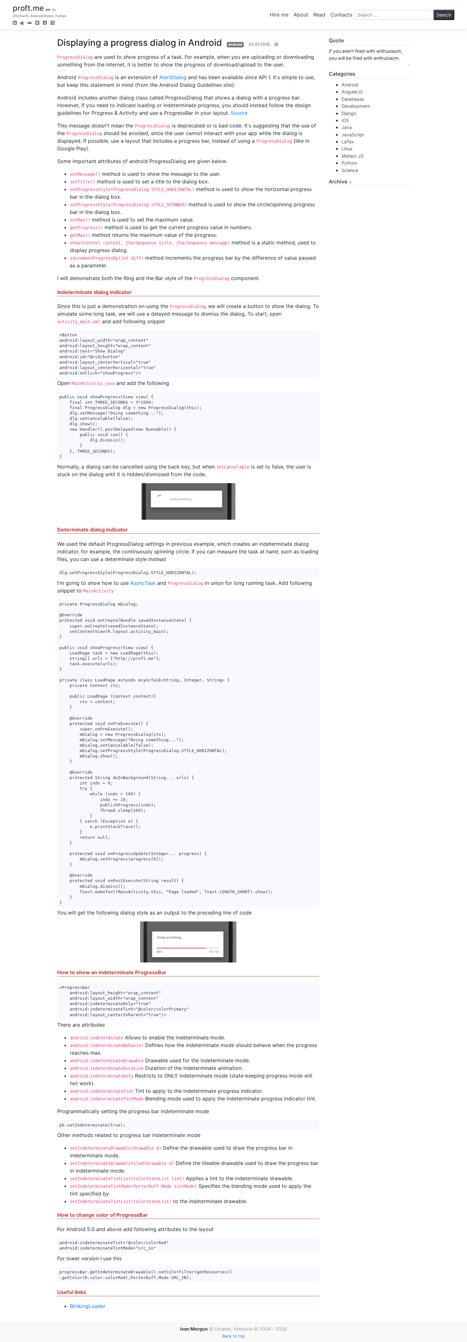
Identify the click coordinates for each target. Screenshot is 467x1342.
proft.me (28, 8)
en (48, 9)
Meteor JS (352, 156)
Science (350, 170)
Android (235, 44)
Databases (353, 99)
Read (319, 14)
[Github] (53, 23)
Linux (347, 148)
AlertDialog (172, 77)
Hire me (279, 14)
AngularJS (352, 91)
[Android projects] (29, 23)
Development (356, 106)
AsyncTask (143, 583)
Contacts (341, 14)
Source (239, 113)
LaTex (348, 141)
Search (444, 14)
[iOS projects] (22, 23)
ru (54, 9)
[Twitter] (37, 23)
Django (349, 113)
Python (349, 163)
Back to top (233, 1336)
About (301, 14)
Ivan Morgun (194, 1329)
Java (347, 127)
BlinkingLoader (87, 1306)
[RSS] (15, 23)
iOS (345, 120)
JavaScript (353, 134)
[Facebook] (45, 23)
